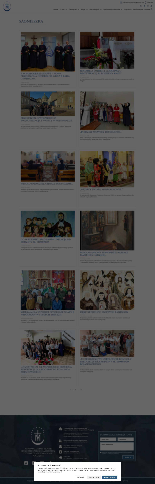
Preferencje (80, 477)
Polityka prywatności (55, 472)
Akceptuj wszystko (110, 477)
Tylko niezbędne (94, 477)
